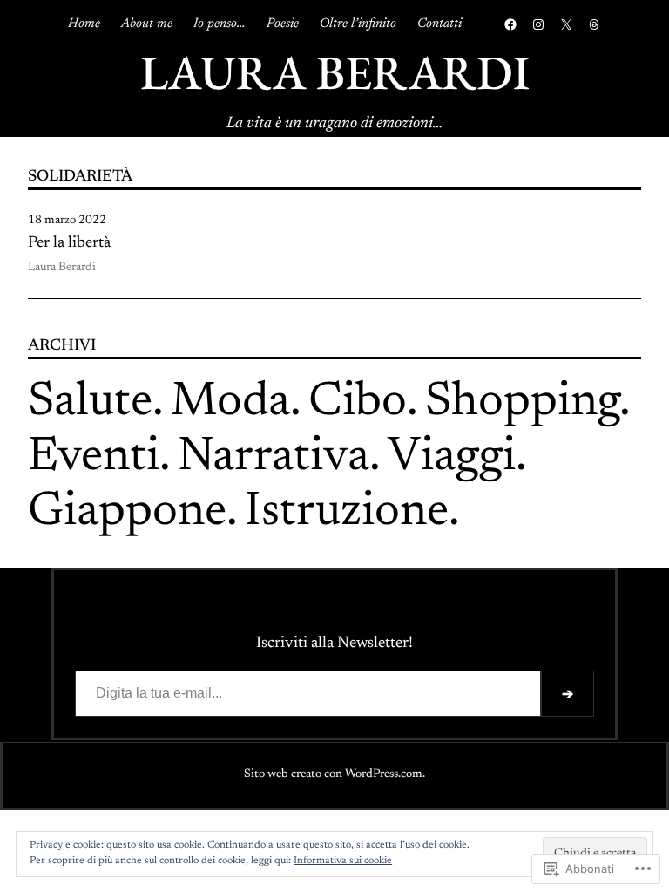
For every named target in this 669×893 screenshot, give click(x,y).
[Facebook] (510, 24)
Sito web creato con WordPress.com (333, 774)
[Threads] (594, 24)
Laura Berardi (335, 72)
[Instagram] (538, 24)
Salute (90, 403)
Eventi (93, 458)
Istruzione (347, 513)
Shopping (522, 403)
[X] (566, 24)
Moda (230, 403)
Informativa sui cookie (343, 861)
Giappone (127, 513)
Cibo (357, 403)
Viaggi (452, 458)
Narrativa (273, 458)
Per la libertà (69, 243)
